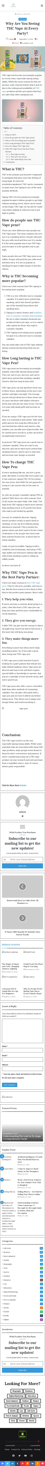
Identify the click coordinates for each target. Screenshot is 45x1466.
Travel (6, 1312)
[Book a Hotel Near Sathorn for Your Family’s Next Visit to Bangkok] (9, 1183)
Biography (8, 1264)
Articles (22, 785)
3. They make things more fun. (20, 159)
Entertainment (9, 1256)
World (6, 1308)
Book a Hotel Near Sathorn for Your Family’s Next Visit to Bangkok (29, 1182)
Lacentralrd (10, 1445)
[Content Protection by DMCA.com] (22, 1437)
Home (18, 14)
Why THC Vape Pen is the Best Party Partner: (19, 150)
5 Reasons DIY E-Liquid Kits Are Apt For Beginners (10, 991)
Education (8, 1288)
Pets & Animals (10, 1300)
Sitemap (37, 1449)
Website (5, 1065)
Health (6, 1260)
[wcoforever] (13, 5)
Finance (7, 1304)
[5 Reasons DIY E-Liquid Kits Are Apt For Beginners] (12, 981)
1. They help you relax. (17, 154)
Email (5, 1055)
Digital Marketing (11, 1292)
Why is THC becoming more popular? (20, 140)
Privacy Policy (27, 1449)
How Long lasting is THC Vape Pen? (19, 143)
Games (6, 1319)
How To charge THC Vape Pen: (17, 146)
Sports (6, 1272)
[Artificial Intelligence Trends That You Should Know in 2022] (9, 1160)
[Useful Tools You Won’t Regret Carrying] (33, 956)
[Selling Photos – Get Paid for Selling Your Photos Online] (9, 1195)
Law (5, 1284)
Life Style (26, 14)
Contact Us (15, 1449)
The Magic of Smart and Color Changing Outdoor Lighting (10, 966)
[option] (23, 1127)
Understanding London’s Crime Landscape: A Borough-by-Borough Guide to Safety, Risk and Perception (30, 1208)
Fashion (7, 1276)
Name (5, 1046)
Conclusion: (10, 162)
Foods (6, 1315)
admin (11, 39)
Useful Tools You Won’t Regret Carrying (33, 965)
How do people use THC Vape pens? (20, 138)
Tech (5, 1268)
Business (7, 1280)
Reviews (7, 1252)
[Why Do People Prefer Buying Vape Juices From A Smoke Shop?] (33, 981)
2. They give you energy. (18, 157)
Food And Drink (10, 1296)
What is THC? (10, 135)
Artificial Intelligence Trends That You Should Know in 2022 (30, 1159)
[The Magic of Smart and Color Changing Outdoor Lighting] (12, 956)
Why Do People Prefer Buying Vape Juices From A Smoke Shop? (33, 991)
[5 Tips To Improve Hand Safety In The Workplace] (9, 1172)
